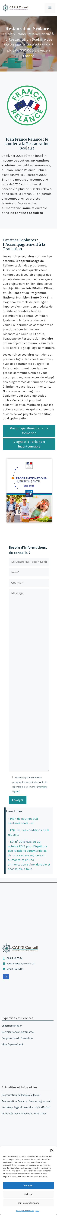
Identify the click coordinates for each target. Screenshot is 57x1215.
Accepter (28, 1185)
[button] (52, 1150)
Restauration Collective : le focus (20, 1094)
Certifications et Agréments (18, 1031)
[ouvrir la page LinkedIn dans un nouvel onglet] (6, 976)
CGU (37, 1210)
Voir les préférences (28, 1203)
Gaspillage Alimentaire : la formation (29, 430)
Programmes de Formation (17, 1038)
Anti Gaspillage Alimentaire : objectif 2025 (26, 1107)
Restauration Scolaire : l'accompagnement (26, 1101)
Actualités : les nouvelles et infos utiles (24, 1113)
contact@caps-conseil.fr (20, 963)
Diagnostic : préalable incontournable (29, 444)
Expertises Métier (12, 1025)
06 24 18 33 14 (14, 958)
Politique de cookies (25, 1210)
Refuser (28, 1194)
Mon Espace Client (12, 1044)
